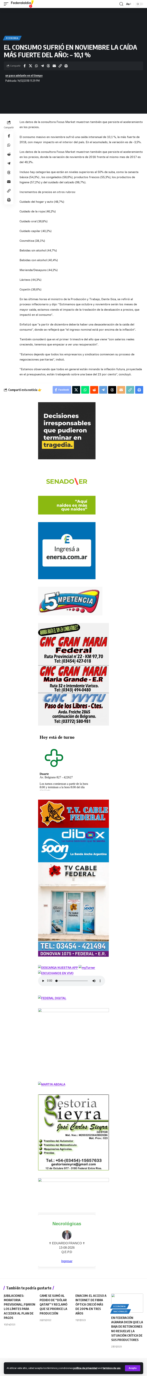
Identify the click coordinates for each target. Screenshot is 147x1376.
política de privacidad (85, 1368)
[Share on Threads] (48, 66)
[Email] (54, 66)
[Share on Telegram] (42, 66)
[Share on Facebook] (24, 66)
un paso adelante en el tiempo (23, 75)
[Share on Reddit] (8, 154)
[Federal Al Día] (22, 4)
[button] (132, 1368)
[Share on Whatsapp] (36, 66)
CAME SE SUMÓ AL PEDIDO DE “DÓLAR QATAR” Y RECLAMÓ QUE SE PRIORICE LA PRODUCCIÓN (53, 1304)
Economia (12, 38)
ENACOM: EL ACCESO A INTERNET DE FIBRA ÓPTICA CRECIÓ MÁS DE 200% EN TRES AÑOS (90, 1304)
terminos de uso (112, 1368)
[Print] (66, 66)
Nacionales (121, 1311)
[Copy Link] (60, 66)
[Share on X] (30, 66)
